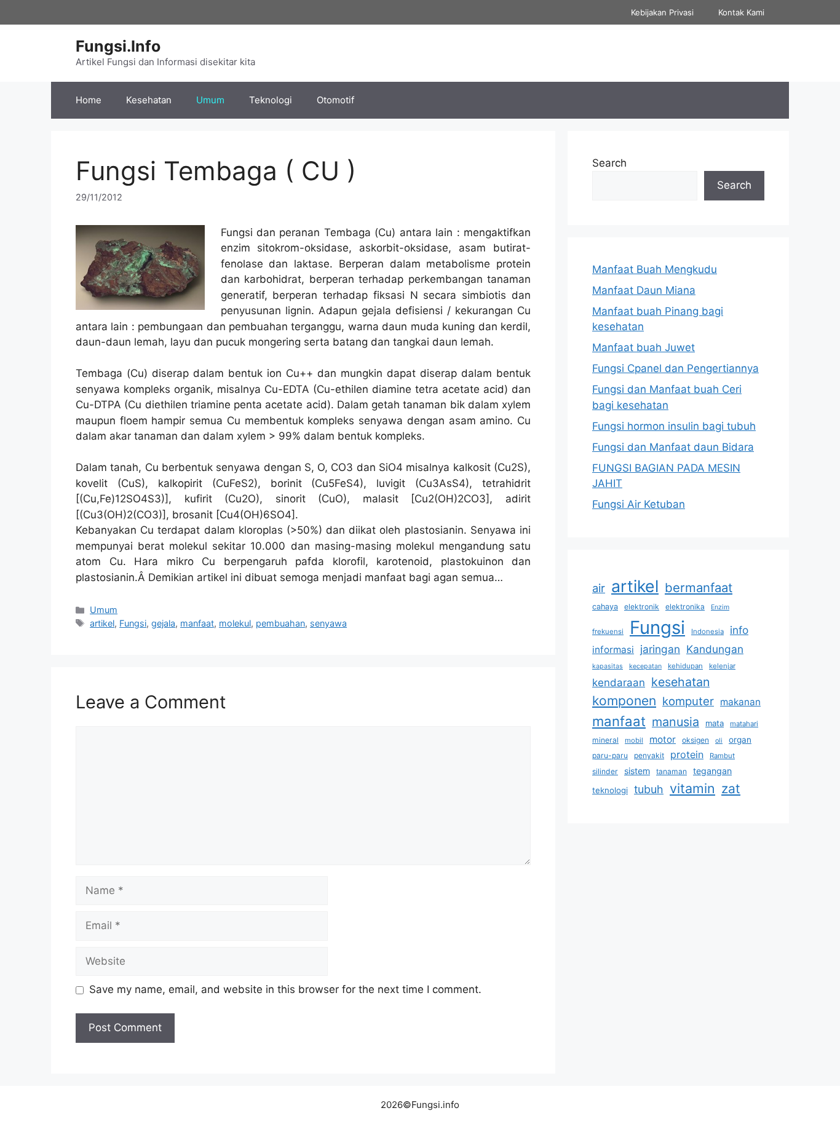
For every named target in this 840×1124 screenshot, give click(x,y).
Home (88, 100)
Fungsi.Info (118, 46)
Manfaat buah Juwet (643, 347)
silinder (605, 771)
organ (740, 740)
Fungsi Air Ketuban (638, 504)
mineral (605, 740)
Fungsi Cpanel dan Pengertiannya (675, 368)
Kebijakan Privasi (662, 12)
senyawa (328, 623)
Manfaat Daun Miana (643, 290)
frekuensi (608, 631)
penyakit (649, 755)
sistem (637, 771)
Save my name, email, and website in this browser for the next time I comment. (285, 989)
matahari (744, 723)
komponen (624, 700)
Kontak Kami (741, 12)
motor (662, 739)
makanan (740, 702)
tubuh (649, 789)
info (739, 629)
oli (719, 741)
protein (686, 754)
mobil (634, 740)
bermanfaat (698, 587)
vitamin (692, 788)
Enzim (720, 607)
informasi (613, 649)
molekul (235, 623)
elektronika (685, 606)
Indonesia (707, 631)
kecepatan (645, 666)
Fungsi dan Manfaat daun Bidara (673, 447)
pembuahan (280, 623)
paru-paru (610, 755)
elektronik (641, 606)
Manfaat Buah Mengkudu (654, 269)
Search (609, 163)
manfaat (197, 623)
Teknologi (270, 100)
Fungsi (132, 623)
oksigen (695, 740)
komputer (688, 701)
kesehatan (680, 682)
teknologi (610, 790)
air (598, 588)
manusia (675, 721)
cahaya (605, 606)
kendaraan (618, 682)
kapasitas (607, 666)
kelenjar (722, 666)
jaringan (660, 649)
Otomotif (335, 100)
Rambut (722, 755)
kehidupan (685, 666)
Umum (210, 100)
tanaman (671, 771)
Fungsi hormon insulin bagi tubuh (674, 426)
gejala (163, 623)
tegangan (712, 771)
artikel (102, 623)
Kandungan (714, 649)
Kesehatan (149, 100)
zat (730, 788)
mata (714, 723)
